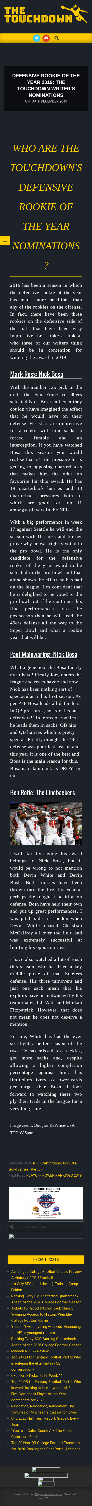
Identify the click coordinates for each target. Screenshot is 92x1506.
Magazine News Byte (48, 1494)
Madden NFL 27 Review (30, 1351)
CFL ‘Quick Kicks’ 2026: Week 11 (37, 1375)
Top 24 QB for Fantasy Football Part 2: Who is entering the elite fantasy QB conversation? (46, 1363)
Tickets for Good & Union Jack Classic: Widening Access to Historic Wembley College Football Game (42, 1314)
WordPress (46, 1498)
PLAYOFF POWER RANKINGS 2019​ (54, 1175)
